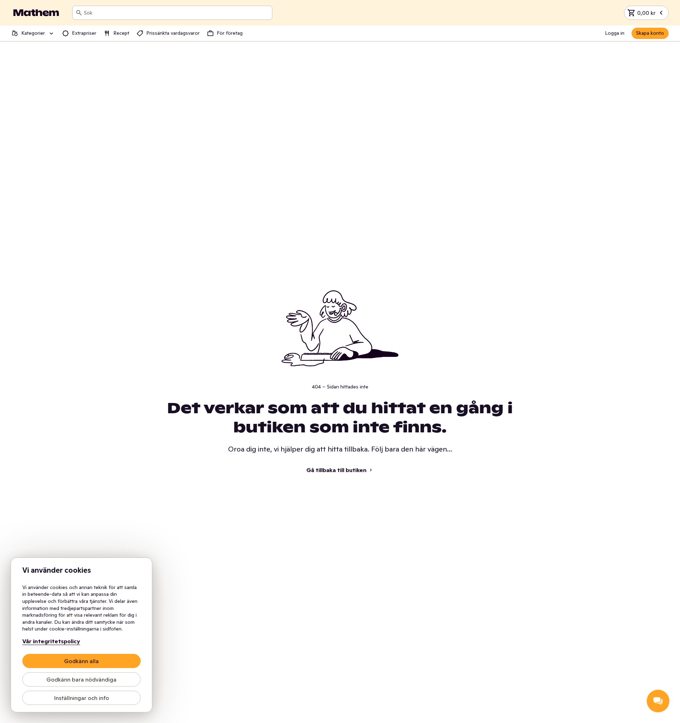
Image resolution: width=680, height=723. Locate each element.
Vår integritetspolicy (51, 641)
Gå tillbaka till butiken (336, 469)
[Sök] (79, 12)
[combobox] (176, 12)
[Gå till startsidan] (36, 13)
